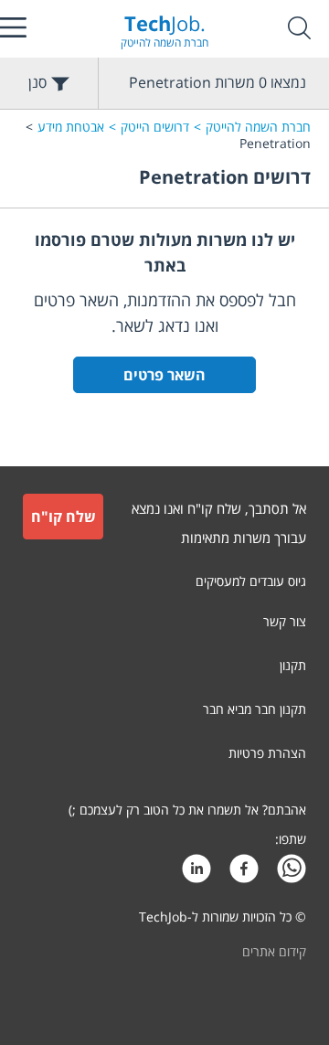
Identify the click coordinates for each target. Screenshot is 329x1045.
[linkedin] (196, 873)
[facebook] (244, 873)
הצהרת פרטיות (267, 753)
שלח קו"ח (63, 517)
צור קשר (284, 621)
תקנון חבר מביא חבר (254, 709)
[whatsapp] (291, 873)
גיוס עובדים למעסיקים (251, 581)
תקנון (293, 665)
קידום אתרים (274, 951)
